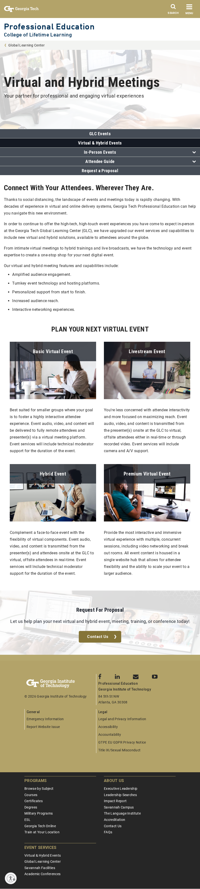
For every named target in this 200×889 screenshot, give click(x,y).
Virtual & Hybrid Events (100, 142)
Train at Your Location (42, 832)
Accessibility (108, 727)
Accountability (109, 734)
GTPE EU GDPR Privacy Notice (122, 742)
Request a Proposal (100, 170)
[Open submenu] (192, 152)
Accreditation (114, 820)
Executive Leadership (120, 788)
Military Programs (38, 813)
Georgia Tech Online (40, 826)
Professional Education (49, 26)
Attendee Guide (99, 161)
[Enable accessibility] (11, 878)
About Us (114, 780)
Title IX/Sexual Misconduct (119, 750)
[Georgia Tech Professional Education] (60, 683)
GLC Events (100, 133)
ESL (27, 820)
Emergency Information (45, 719)
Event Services (40, 847)
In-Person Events (100, 152)
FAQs (108, 832)
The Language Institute (122, 813)
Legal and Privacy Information (122, 719)
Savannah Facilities (39, 868)
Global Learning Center (26, 45)
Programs (35, 780)
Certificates (33, 801)
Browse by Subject (38, 788)
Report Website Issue (43, 727)
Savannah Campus (119, 807)
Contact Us (97, 636)
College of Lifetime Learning (38, 35)
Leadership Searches (120, 795)
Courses (30, 795)
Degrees (30, 807)
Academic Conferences (42, 874)
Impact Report (115, 801)
